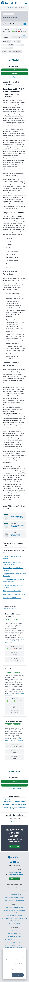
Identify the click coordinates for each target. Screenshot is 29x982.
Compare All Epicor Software (14, 77)
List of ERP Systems (14, 923)
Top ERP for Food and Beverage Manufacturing (14, 891)
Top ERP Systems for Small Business (14, 900)
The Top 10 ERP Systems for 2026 (14, 907)
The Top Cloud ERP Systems (14, 915)
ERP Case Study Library (14, 933)
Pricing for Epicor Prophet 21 (12, 591)
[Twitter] (11, 862)
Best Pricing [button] (14, 73)
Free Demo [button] (14, 70)
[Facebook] (14, 862)
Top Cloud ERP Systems (14, 894)
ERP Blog (14, 930)
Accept (18, 975)
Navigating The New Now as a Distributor (14, 804)
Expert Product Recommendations (14, 940)
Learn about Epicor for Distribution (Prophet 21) (14, 640)
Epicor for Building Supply (14, 721)
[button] (26, 3)
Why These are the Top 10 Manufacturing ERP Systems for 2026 (14, 919)
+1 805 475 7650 (16, 872)
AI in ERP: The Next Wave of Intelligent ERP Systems (14, 911)
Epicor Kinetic (10, 669)
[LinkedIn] (18, 862)
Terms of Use (8, 969)
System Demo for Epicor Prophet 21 (14, 594)
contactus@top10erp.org (16, 874)
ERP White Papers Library (14, 936)
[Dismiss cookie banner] (23, 952)
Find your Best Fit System (14, 888)
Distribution (14, 822)
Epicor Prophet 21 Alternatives (12, 598)
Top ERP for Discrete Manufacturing (14, 897)
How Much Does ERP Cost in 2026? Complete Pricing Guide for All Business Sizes (15, 946)
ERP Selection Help (14, 879)
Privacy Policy (18, 967)
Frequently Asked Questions (14, 943)
